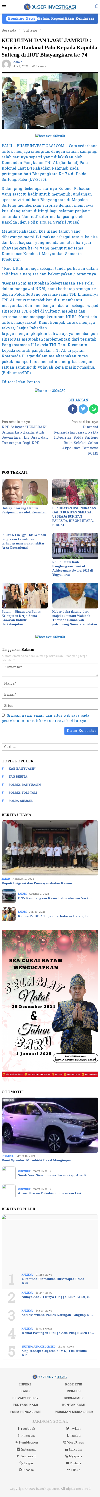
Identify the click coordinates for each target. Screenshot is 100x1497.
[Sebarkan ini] (72, 409)
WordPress (75, 1442)
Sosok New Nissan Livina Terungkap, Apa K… (54, 1175)
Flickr (75, 1470)
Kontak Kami (73, 1405)
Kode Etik (73, 1384)
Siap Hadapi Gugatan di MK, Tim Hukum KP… (54, 1353)
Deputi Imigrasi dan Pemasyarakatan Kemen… (38, 883)
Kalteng (27, 1275)
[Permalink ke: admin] (6, 64)
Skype (28, 1463)
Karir (25, 1391)
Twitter (75, 1429)
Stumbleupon (28, 1442)
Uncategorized (44, 1346)
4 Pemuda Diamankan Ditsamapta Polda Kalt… (53, 1281)
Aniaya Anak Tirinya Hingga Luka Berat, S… (57, 1297)
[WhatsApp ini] (93, 409)
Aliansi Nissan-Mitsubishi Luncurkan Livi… (51, 1193)
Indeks (25, 1384)
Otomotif (8, 1156)
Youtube (75, 1463)
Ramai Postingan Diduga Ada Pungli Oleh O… (58, 1333)
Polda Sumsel (21, 801)
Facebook (28, 1429)
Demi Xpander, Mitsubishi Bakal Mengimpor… (38, 1160)
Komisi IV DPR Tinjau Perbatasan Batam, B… (54, 916)
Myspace (75, 1456)
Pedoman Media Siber (74, 1412)
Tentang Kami (25, 1405)
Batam (6, 879)
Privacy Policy (25, 1398)
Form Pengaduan (25, 1412)
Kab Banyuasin (22, 769)
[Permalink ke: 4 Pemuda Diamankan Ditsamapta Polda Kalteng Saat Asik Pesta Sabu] (50, 1242)
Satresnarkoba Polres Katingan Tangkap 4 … (57, 1315)
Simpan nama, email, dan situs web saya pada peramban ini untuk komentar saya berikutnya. (45, 718)
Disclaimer (73, 1398)
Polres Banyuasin (25, 785)
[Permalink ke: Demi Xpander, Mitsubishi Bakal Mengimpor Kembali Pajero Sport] (50, 1125)
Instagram (28, 1449)
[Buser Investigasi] (50, 7)
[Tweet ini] (83, 409)
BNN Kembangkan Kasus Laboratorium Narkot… (56, 898)
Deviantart (28, 1456)
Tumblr (75, 1436)
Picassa (28, 1470)
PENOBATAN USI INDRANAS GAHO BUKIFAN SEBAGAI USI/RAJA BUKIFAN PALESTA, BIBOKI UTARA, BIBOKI (74, 516)
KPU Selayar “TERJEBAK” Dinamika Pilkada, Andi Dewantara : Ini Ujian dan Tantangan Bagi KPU (25, 433)
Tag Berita (18, 776)
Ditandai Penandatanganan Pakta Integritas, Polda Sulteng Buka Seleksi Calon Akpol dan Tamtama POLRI (76, 438)
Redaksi (74, 1391)
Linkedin (75, 1449)
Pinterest (28, 1436)
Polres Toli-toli (23, 793)
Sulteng (27, 1346)
